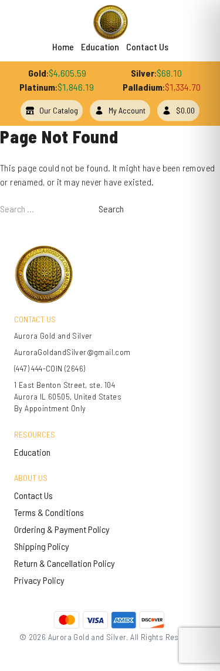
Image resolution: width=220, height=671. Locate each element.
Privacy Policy (39, 580)
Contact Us (147, 46)
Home (63, 46)
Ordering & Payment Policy (62, 529)
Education (100, 46)
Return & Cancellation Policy (64, 563)
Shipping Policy (41, 546)
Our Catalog (58, 110)
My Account (127, 110)
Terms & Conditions (49, 512)
